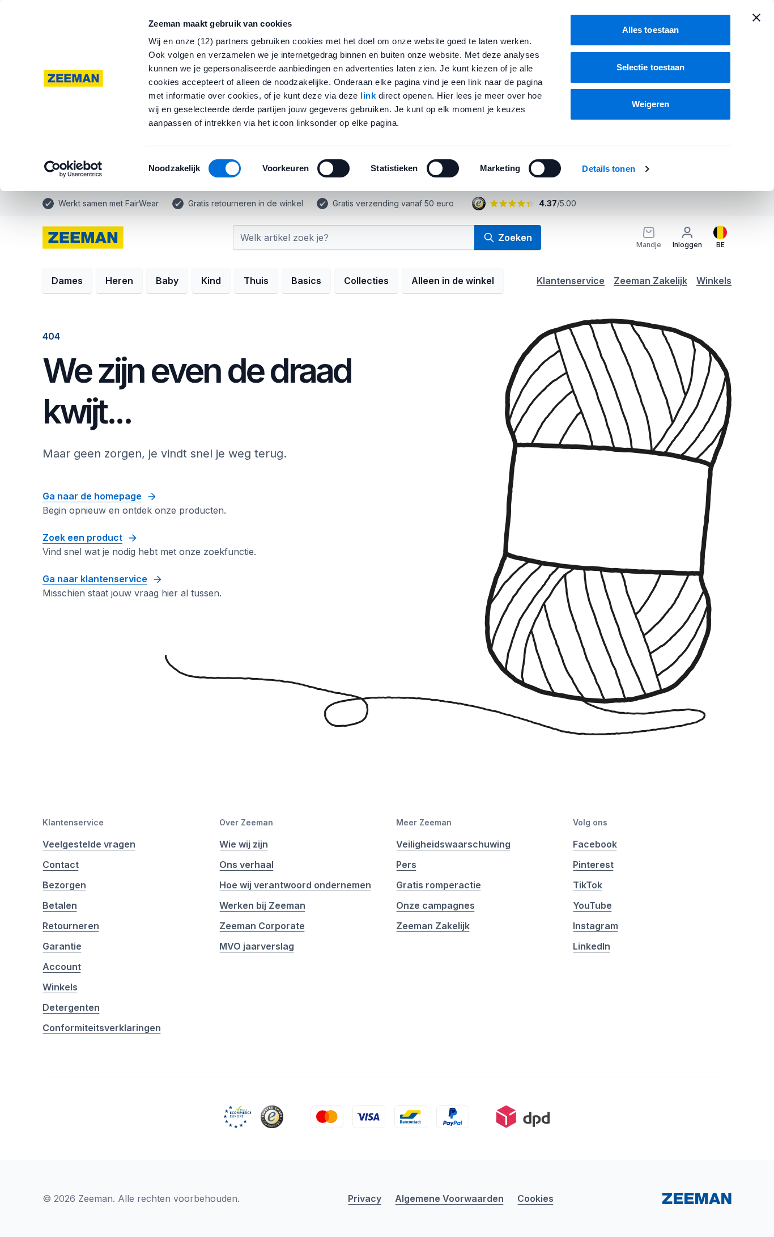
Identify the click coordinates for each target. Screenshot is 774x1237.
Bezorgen (64, 885)
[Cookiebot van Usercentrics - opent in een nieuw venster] (73, 168)
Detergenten (71, 1007)
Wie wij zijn (243, 844)
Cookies (535, 1198)
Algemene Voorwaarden (449, 1198)
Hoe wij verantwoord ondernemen (295, 885)
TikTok (587, 885)
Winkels (714, 280)
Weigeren (651, 104)
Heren (119, 280)
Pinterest (593, 864)
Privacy (364, 1198)
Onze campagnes (435, 905)
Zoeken (515, 237)
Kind (211, 280)
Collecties (366, 280)
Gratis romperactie (438, 885)
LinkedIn (591, 946)
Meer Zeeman (424, 822)
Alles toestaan (650, 30)
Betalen (59, 905)
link (369, 95)
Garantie (62, 946)
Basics (306, 280)
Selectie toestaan (650, 67)
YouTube (592, 905)
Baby (167, 280)
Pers (406, 864)
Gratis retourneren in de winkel (245, 203)
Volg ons (590, 822)
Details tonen (608, 168)
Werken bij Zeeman (262, 905)
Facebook (595, 844)
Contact (60, 864)
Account (61, 966)
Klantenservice (571, 280)
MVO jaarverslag (256, 946)
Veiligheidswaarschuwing (453, 844)
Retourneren (70, 925)
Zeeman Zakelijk (650, 280)
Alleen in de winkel (452, 280)
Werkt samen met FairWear (108, 203)
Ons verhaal (246, 864)
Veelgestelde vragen (88, 844)
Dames (67, 280)
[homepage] (83, 237)
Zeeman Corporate (262, 925)
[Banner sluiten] (756, 18)
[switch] (333, 168)
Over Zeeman (246, 822)
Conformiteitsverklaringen (101, 1027)
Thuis (256, 280)
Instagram (595, 925)
